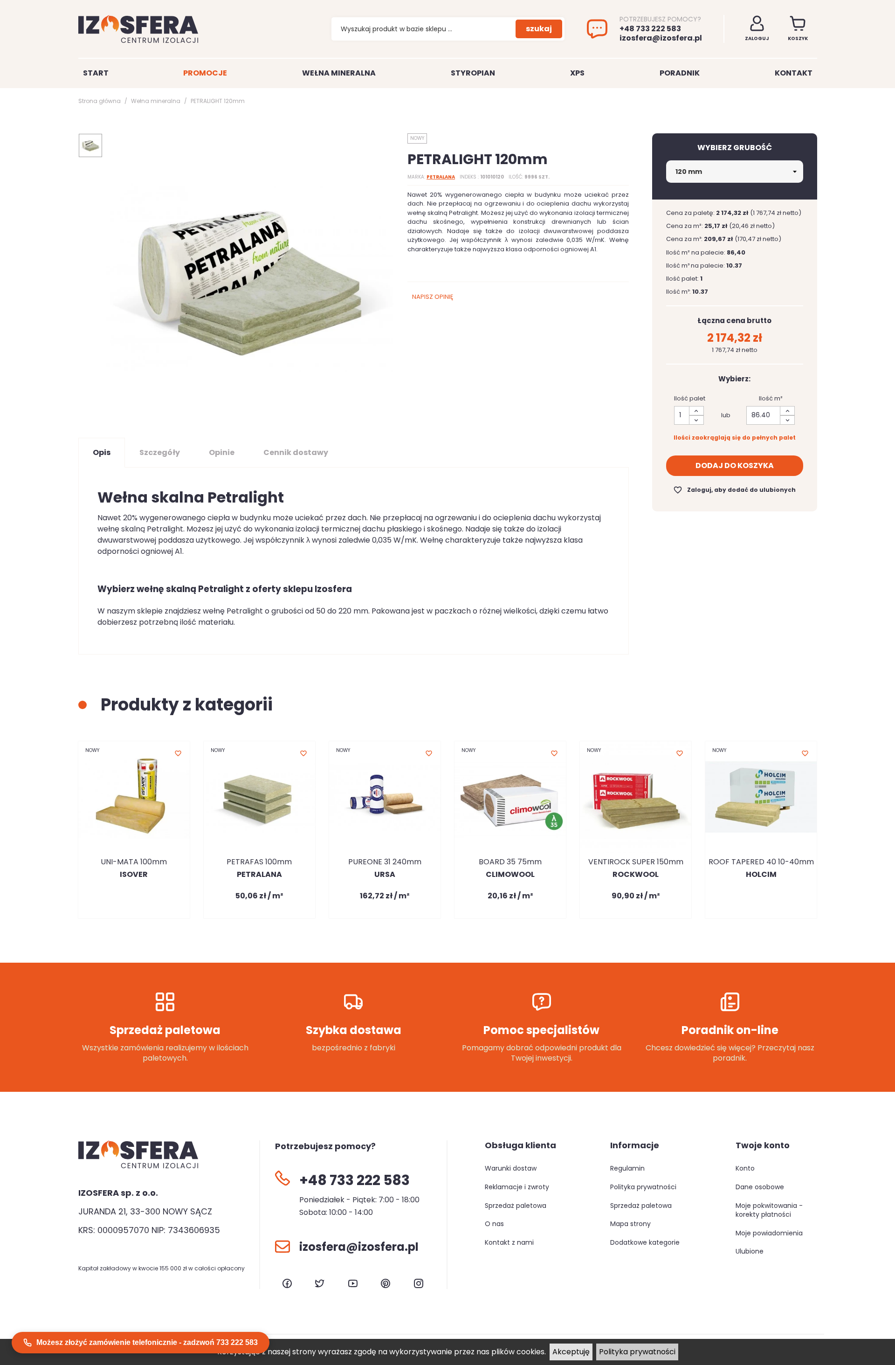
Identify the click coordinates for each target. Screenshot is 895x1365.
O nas (494, 1223)
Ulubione (750, 1251)
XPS (577, 73)
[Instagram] (418, 1283)
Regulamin (627, 1168)
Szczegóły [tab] (159, 452)
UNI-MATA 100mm (134, 861)
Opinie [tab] (221, 452)
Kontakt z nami (509, 1242)
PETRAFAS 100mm (259, 861)
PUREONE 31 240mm (384, 861)
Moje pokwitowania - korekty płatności (769, 1210)
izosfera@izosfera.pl (661, 38)
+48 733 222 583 (650, 29)
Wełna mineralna (339, 73)
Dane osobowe (760, 1187)
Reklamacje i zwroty (517, 1187)
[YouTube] (352, 1283)
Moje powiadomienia (769, 1233)
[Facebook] (287, 1283)
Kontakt (793, 73)
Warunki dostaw (511, 1168)
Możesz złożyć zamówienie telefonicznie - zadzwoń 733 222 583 (147, 1342)
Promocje (205, 73)
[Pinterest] (385, 1283)
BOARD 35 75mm (510, 861)
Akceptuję (571, 1351)
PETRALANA (441, 176)
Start (96, 73)
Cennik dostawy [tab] (295, 452)
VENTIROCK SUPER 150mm (635, 861)
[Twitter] (319, 1283)
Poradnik (680, 73)
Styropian (473, 73)
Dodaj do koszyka (734, 465)
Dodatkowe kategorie (645, 1242)
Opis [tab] (101, 452)
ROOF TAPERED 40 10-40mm (761, 861)
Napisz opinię (432, 296)
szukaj (539, 28)
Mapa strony (630, 1223)
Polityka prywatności (637, 1351)
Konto (745, 1168)
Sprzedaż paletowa (515, 1205)
